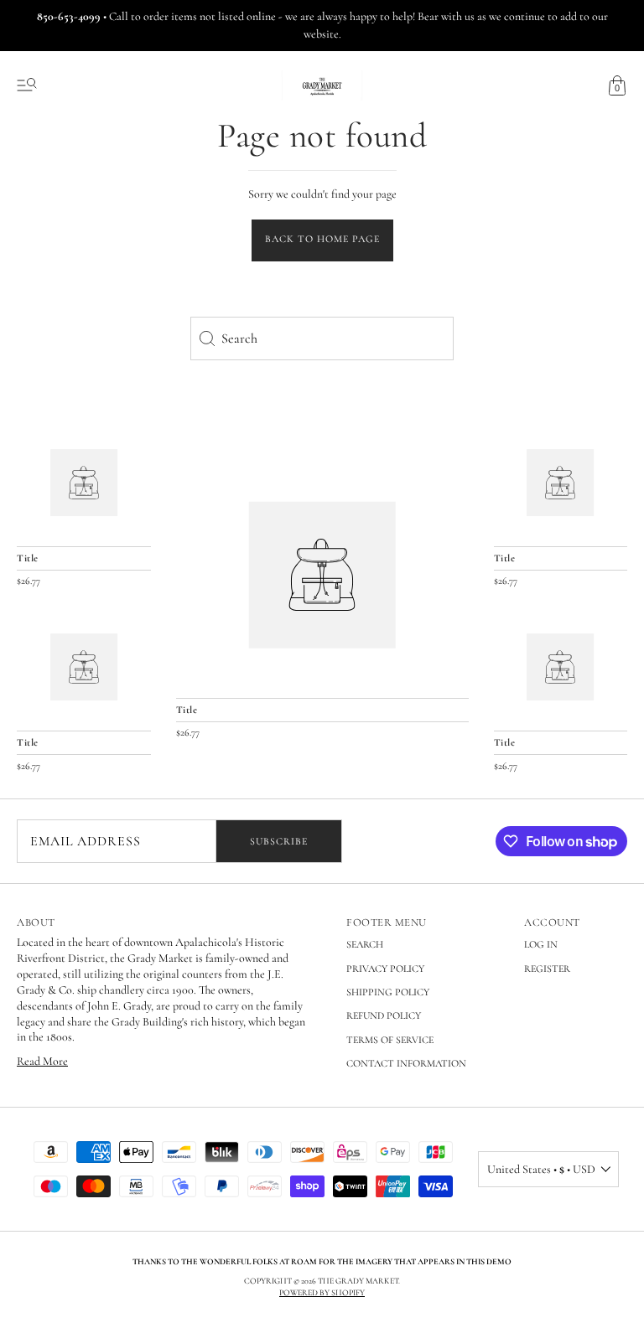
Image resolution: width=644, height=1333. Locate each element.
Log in (541, 944)
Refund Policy (383, 1015)
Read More (42, 1061)
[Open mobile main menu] (27, 85)
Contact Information (406, 1063)
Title (187, 710)
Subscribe (279, 841)
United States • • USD (541, 1169)
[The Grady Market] (322, 575)
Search (364, 944)
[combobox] (322, 338)
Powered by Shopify (322, 1293)
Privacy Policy (385, 968)
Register (547, 968)
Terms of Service (390, 1040)
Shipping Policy (387, 992)
